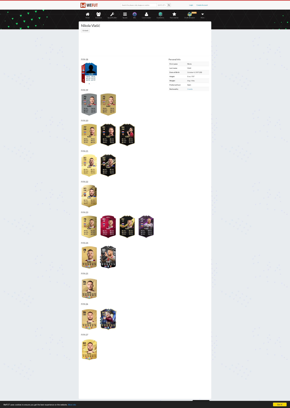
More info (72, 404)
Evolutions (160, 18)
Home (88, 18)
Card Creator (146, 18)
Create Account (202, 5)
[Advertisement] (167, 39)
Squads (125, 18)
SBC (134, 18)
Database (98, 18)
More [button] (202, 18)
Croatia (189, 89)
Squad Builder (112, 18)
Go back (85, 30)
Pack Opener (174, 18)
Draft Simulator (190, 15)
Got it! (279, 404)
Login (191, 5)
